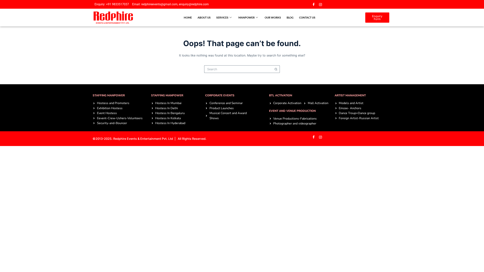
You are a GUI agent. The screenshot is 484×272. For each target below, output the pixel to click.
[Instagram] (320, 4)
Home (188, 17)
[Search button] (276, 69)
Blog (290, 17)
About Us (204, 17)
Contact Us (307, 17)
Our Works (273, 17)
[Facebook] (313, 4)
